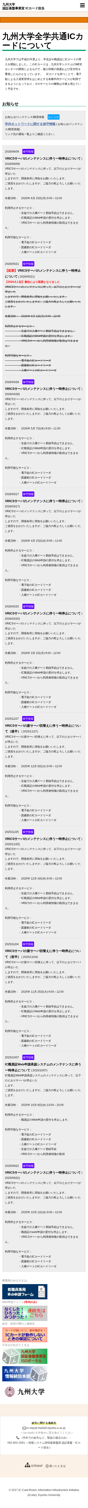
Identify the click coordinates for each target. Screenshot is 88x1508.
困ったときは (57, 1466)
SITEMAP (36, 1466)
